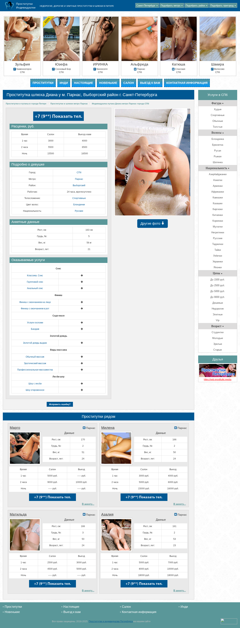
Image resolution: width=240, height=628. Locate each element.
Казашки (217, 203)
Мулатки (218, 226)
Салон (128, 82)
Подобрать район (197, 5)
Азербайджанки (217, 174)
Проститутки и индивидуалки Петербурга (111, 621)
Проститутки (43, 82)
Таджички (217, 244)
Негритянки (217, 232)
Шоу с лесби (35, 383)
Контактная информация (187, 82)
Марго (15, 428)
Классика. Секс (35, 275)
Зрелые (217, 344)
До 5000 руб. (217, 291)
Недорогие (218, 308)
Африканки (217, 191)
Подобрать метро (172, 5)
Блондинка (218, 139)
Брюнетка (217, 144)
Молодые (217, 338)
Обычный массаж (35, 356)
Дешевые (217, 302)
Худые (217, 109)
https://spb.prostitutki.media (217, 379)
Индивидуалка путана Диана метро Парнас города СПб (120, 103)
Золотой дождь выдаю (35, 343)
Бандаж (35, 329)
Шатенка (218, 162)
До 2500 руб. (217, 285)
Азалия (107, 514)
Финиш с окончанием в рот (35, 308)
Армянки (218, 185)
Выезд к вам (150, 82)
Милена (108, 428)
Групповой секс (35, 282)
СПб (79, 172)
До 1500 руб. (217, 279)
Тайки (217, 249)
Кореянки (217, 220)
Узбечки (217, 255)
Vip (217, 320)
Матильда (18, 514)
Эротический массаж (35, 363)
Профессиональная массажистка (35, 369)
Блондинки (79, 204)
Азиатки (217, 180)
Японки (218, 267)
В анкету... (88, 504)
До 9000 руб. (217, 297)
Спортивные (79, 198)
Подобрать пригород (223, 5)
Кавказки (218, 197)
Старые (217, 349)
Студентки (218, 332)
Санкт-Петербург (147, 5)
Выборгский (79, 185)
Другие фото (150, 223)
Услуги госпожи (35, 322)
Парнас (79, 179)
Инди (64, 82)
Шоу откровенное (35, 390)
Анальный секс (35, 288)
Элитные (218, 314)
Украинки (218, 261)
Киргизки (218, 209)
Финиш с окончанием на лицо (35, 302)
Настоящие (83, 82)
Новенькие (108, 82)
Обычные (217, 121)
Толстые (217, 126)
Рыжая (217, 156)
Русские (79, 211)
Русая (217, 150)
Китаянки (217, 215)
